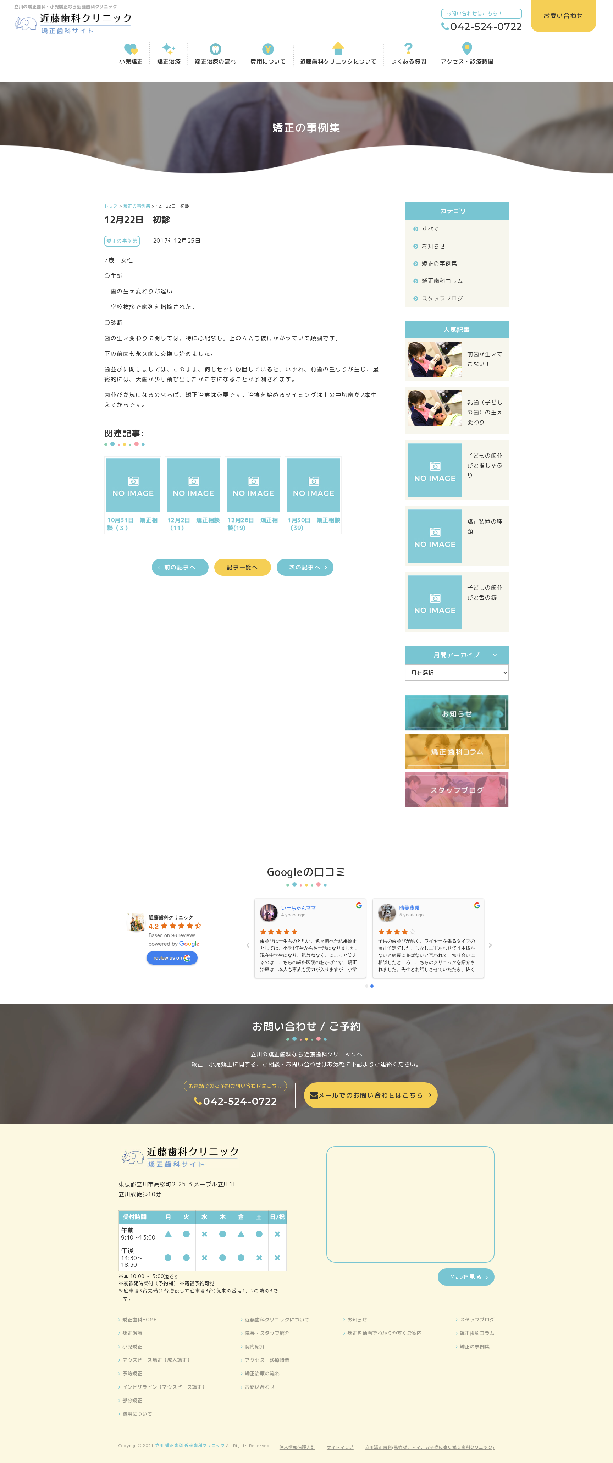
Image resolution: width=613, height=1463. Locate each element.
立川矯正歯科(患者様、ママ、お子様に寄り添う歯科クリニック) (430, 1447)
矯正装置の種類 (485, 526)
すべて (431, 229)
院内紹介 (255, 1346)
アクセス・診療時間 (267, 1360)
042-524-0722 (486, 27)
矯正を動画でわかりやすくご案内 (384, 1333)
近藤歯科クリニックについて (277, 1319)
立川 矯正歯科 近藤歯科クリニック (190, 1445)
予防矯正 (132, 1373)
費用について (137, 1413)
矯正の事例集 (439, 263)
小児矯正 (132, 1346)
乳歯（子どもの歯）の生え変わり (485, 412)
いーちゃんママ (298, 907)
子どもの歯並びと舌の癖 (485, 592)
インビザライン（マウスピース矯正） (164, 1387)
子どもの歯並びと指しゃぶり (485, 465)
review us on (168, 957)
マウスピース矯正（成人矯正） (157, 1360)
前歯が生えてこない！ (485, 359)
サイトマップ (340, 1447)
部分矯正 (132, 1400)
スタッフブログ (442, 298)
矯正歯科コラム (442, 281)
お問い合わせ (260, 1387)
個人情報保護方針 (297, 1447)
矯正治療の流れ (262, 1373)
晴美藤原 (409, 907)
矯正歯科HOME (139, 1319)
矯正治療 (132, 1333)
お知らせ (434, 246)
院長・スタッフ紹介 (267, 1333)
